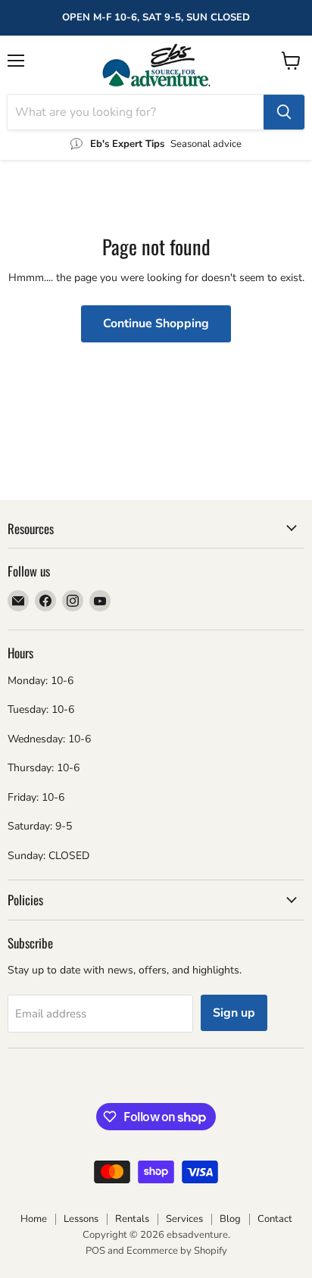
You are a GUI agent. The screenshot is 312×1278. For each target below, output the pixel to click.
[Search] (284, 112)
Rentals (132, 1219)
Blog (230, 1219)
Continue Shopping (156, 323)
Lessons (81, 1219)
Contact (274, 1219)
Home (33, 1219)
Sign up (234, 1013)
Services (184, 1219)
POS (95, 1251)
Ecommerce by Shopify (176, 1251)
